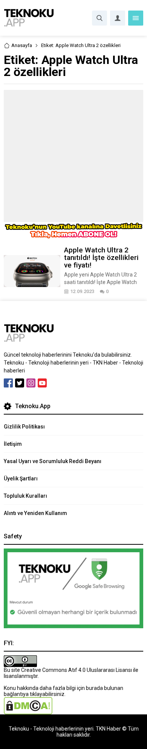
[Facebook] (8, 382)
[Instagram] (30, 382)
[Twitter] (19, 382)
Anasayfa (21, 45)
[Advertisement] (73, 156)
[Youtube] (42, 382)
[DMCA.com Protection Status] (28, 711)
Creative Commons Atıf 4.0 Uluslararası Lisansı (76, 670)
